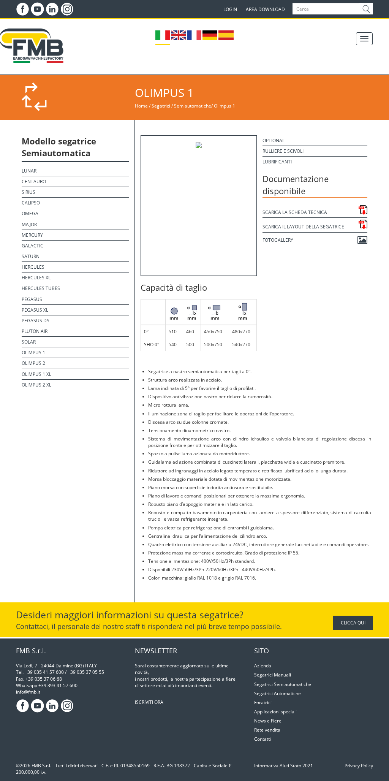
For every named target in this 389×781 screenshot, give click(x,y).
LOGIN (230, 9)
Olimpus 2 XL (36, 385)
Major (29, 224)
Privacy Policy (359, 765)
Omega (30, 213)
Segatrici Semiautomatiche (282, 684)
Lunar (29, 171)
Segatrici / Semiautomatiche (181, 106)
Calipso (31, 203)
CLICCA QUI (353, 622)
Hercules (33, 267)
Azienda (262, 665)
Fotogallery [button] (277, 240)
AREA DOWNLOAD (265, 9)
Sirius (28, 192)
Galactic (32, 245)
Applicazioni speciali (275, 711)
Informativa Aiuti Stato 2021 (283, 765)
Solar (29, 342)
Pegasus (32, 299)
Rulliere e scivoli (283, 151)
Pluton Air (34, 331)
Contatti (262, 739)
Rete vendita (267, 730)
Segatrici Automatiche (277, 693)
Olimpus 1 (224, 106)
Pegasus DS (35, 320)
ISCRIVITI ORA (149, 702)
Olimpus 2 (33, 363)
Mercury (32, 235)
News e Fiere (267, 721)
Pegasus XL (35, 310)
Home (141, 106)
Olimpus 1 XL (36, 374)
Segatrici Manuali (272, 675)
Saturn (31, 256)
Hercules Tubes (41, 288)
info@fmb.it (28, 692)
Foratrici (263, 702)
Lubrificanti (277, 161)
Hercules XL (36, 277)
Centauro (34, 181)
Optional (273, 140)
